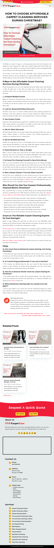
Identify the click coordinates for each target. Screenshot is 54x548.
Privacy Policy (17, 494)
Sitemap (15, 496)
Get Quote (20, 413)
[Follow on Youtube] (35, 433)
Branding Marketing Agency (37, 546)
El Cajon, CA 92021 (17, 472)
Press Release (17, 490)
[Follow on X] (6, 2)
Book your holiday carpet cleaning (12, 240)
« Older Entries (7, 395)
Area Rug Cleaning (18, 524)
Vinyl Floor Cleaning (18, 542)
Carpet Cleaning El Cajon (20, 508)
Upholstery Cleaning (18, 534)
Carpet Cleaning (31, 55)
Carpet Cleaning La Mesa (20, 511)
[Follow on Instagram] (9, 2)
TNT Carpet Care (9, 228)
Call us (13, 280)
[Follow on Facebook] (4, 2)
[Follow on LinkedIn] (12, 2)
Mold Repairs (16, 526)
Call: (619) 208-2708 (27, 2)
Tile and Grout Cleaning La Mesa (22, 518)
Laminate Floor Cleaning (19, 539)
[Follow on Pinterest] (32, 433)
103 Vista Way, (16, 470)
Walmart (28, 179)
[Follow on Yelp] (30, 433)
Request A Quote (45, 1)
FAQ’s (14, 489)
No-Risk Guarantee (18, 487)
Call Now (33, 413)
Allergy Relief (17, 492)
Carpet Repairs (16, 531)
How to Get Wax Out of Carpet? (39, 347)
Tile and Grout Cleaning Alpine (21, 521)
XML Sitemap (17, 497)
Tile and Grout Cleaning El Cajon (22, 516)
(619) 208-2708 (16, 464)
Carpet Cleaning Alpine (19, 513)
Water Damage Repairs (19, 529)
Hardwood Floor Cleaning (20, 537)
